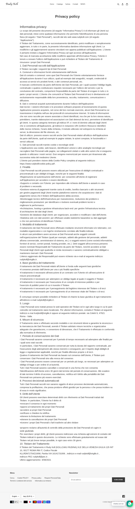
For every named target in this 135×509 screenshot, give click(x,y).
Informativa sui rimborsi (43, 481)
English (14, 496)
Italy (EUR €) (27, 496)
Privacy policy (36, 478)
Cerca (12, 478)
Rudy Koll (110, 502)
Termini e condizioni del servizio (21, 481)
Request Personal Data (53, 478)
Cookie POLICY (22, 478)
